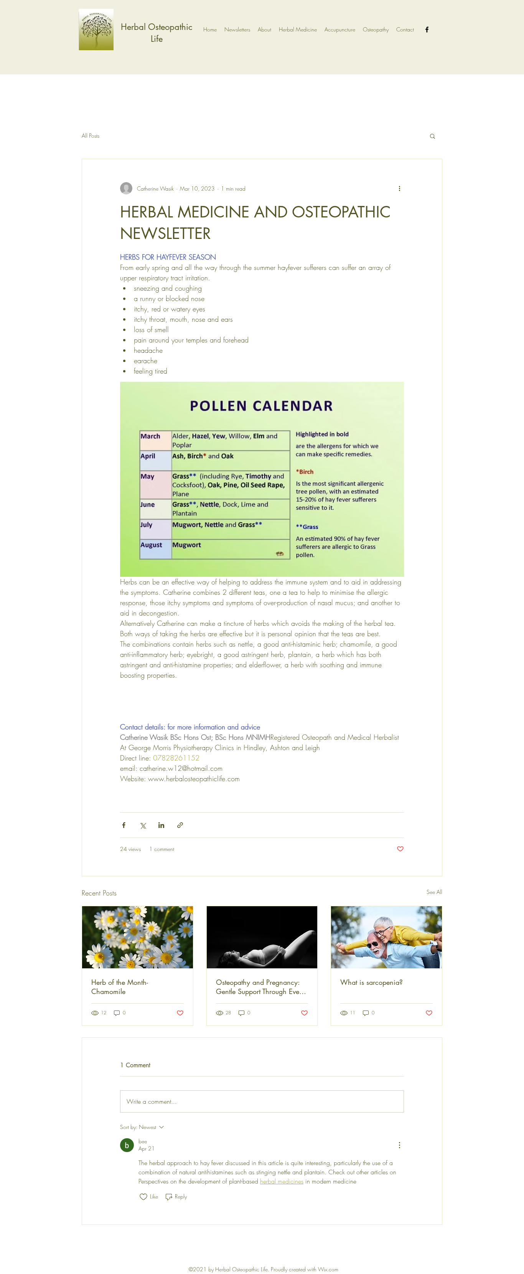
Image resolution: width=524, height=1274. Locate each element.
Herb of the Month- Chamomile (119, 987)
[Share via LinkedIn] (161, 825)
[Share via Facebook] (123, 825)
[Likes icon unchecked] (143, 1197)
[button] (432, 136)
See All (434, 891)
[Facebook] (427, 29)
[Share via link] (180, 825)
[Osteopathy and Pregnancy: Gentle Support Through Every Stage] (262, 937)
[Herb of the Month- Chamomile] (137, 937)
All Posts (90, 135)
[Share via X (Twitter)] (142, 825)
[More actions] (399, 188)
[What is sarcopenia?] (386, 937)
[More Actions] (399, 1145)
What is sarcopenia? (371, 982)
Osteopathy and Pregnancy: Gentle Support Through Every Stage (260, 987)
